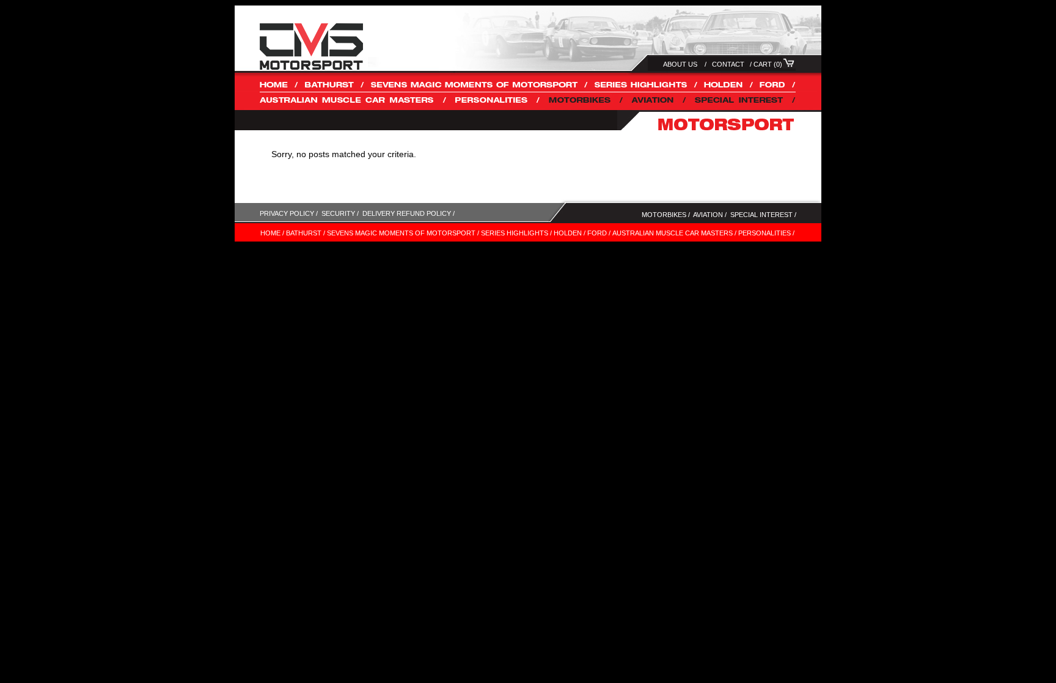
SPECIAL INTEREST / (763, 214)
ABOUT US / (684, 64)
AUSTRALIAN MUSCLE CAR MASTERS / (674, 233)
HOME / (272, 233)
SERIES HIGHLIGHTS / (516, 233)
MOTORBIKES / (666, 214)
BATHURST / (305, 233)
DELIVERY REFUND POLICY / (410, 213)
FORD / (598, 233)
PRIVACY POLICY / (289, 213)
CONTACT (728, 64)
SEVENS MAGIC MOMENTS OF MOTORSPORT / (403, 233)
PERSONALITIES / (766, 233)
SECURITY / (340, 213)
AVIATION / (710, 214)
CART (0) (768, 64)
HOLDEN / (569, 233)
